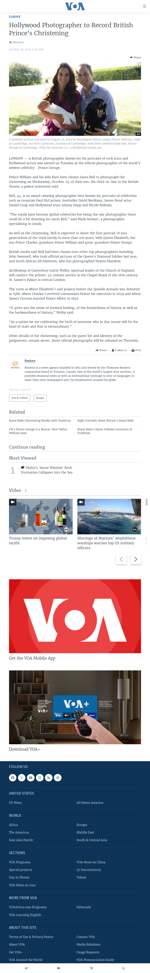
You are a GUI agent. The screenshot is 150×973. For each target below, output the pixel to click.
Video (15, 490)
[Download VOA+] (75, 707)
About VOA (17, 944)
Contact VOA (86, 937)
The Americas (19, 832)
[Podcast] (57, 777)
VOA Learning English (25, 915)
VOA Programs (19, 862)
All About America (90, 803)
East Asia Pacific (21, 840)
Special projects (20, 870)
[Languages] (91, 968)
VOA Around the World (25, 960)
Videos (81, 877)
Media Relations (88, 944)
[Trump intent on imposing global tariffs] (41, 516)
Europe (15, 17)
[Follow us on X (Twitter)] (21, 777)
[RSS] (48, 777)
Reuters (18, 42)
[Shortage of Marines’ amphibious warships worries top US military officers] (109, 516)
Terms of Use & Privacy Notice (31, 937)
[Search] (123, 968)
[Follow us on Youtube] (30, 777)
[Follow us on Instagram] (39, 777)
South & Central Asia (92, 840)
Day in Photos (19, 877)
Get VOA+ (16, 952)
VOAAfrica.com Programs (27, 907)
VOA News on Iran (22, 885)
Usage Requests (88, 952)
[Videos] (59, 968)
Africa (13, 825)
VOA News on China (91, 862)
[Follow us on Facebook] (12, 777)
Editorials (84, 907)
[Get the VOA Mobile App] (75, 616)
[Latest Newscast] (26, 968)
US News (15, 803)
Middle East (85, 832)
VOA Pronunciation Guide (95, 960)
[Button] (135, 57)
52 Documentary (89, 870)
